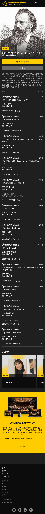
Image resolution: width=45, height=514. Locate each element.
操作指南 (5, 473)
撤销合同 (5, 495)
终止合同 (5, 492)
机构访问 (5, 484)
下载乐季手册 (6, 499)
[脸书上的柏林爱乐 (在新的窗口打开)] (19, 510)
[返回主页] (14, 3)
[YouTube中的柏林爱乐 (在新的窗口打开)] (14, 510)
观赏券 (4, 486)
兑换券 (4, 489)
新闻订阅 (5, 481)
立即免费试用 (22, 446)
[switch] (41, 110)
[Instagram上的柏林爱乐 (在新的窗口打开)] (31, 510)
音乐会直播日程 (7, 502)
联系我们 (5, 471)
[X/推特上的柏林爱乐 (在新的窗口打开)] (25, 510)
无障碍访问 (5, 476)
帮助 (3, 468)
